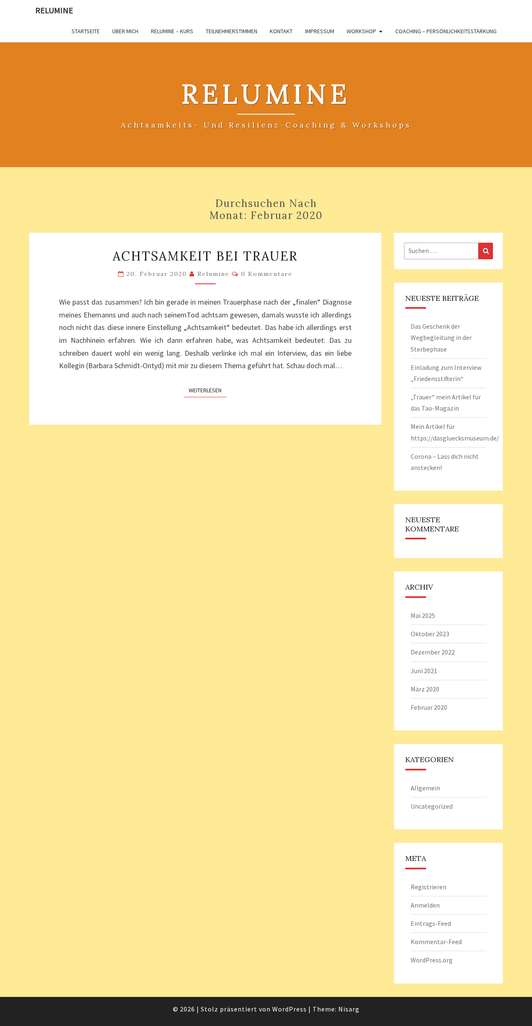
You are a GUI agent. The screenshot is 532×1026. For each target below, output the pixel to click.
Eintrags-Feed (431, 923)
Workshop (361, 31)
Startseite (85, 31)
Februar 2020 (429, 707)
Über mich (125, 31)
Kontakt (281, 31)
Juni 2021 (424, 671)
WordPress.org (432, 960)
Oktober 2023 (430, 634)
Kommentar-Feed (436, 941)
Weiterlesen (208, 390)
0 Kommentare (267, 274)
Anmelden (425, 905)
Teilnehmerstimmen (231, 31)
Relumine (54, 10)
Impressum (319, 31)
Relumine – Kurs (172, 31)
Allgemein (425, 788)
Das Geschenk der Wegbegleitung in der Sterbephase (441, 337)
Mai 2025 (423, 615)
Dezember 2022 (433, 652)
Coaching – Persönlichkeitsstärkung (446, 31)
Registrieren (428, 887)
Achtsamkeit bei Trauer (205, 256)
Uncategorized (432, 806)
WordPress (289, 1009)
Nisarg (349, 1009)
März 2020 (425, 689)
